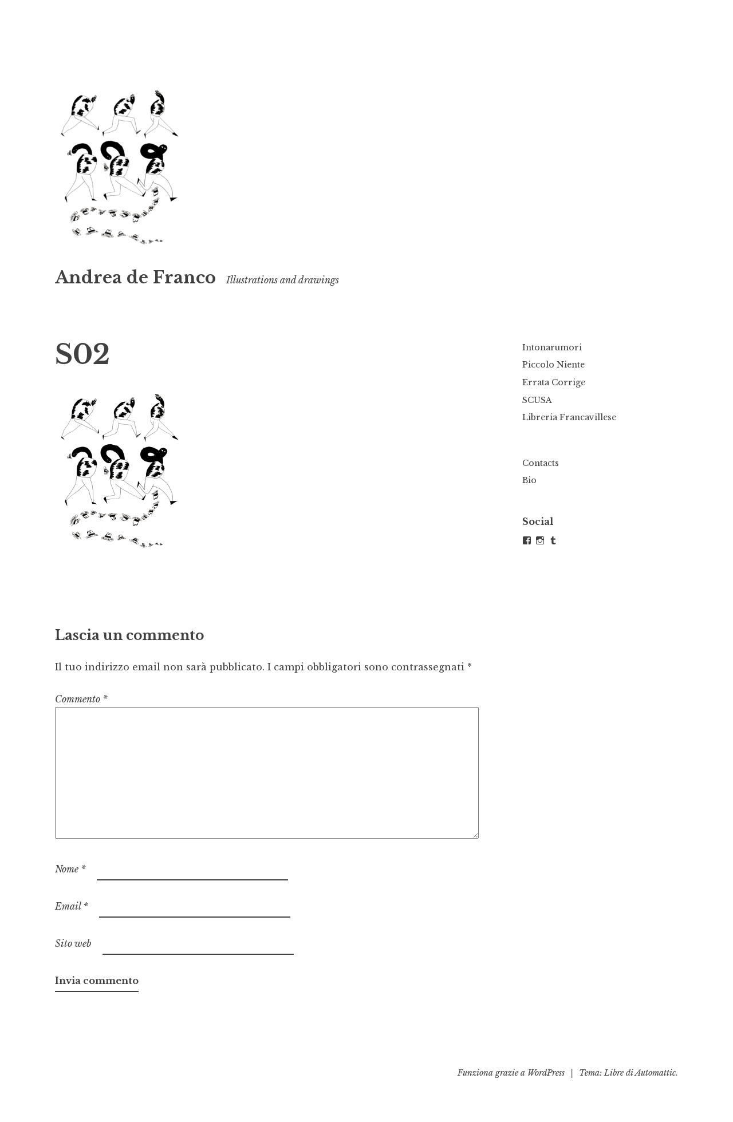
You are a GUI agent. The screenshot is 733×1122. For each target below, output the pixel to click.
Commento (81, 699)
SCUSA (537, 400)
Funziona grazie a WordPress (511, 1073)
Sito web (73, 943)
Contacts (540, 463)
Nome (70, 869)
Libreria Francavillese (569, 417)
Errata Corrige (553, 382)
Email (71, 906)
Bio (529, 480)
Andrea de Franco (135, 277)
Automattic (655, 1073)
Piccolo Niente (553, 364)
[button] (120, 166)
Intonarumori (552, 347)
